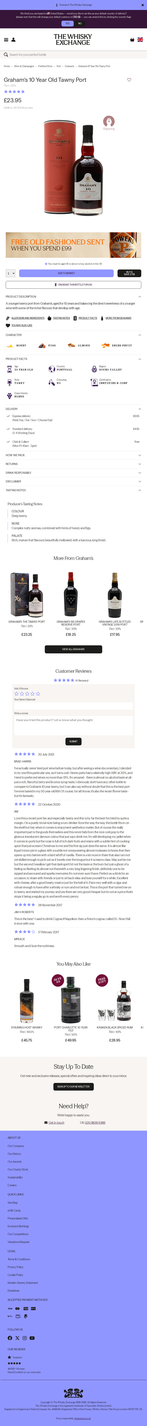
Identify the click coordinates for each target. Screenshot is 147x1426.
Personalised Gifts (18, 1218)
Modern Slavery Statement (23, 1283)
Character (14, 335)
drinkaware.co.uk (82, 1418)
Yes (67, 23)
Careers (12, 1185)
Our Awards (14, 1161)
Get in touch (56, 1123)
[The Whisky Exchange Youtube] (32, 1338)
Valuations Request (18, 1242)
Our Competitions (18, 1234)
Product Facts (16, 359)
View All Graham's (73, 649)
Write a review (21, 713)
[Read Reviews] (24, 92)
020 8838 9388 (95, 1123)
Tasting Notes (16, 490)
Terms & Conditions (19, 1259)
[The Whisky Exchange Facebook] (10, 1338)
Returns (12, 464)
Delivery (12, 409)
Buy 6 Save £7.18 (129, 273)
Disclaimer (13, 481)
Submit (73, 741)
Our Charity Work (18, 1169)
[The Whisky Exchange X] (17, 1338)
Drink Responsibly (18, 473)
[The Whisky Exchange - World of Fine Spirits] (73, 39)
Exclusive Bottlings (18, 1226)
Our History (14, 1154)
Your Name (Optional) (24, 699)
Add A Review (21, 688)
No (80, 23)
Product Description (21, 296)
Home (7, 66)
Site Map (13, 1202)
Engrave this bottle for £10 (75, 284)
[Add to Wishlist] (129, 80)
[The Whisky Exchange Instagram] (25, 1338)
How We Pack (15, 455)
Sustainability (15, 1177)
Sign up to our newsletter (73, 1086)
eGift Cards (14, 1210)
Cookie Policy (15, 1275)
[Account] (13, 39)
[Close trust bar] (142, 5)
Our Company (16, 1146)
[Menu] (6, 39)
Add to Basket (66, 273)
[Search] (7, 54)
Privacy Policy (16, 1267)
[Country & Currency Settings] (140, 39)
